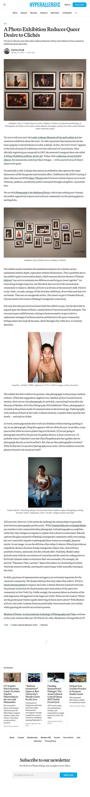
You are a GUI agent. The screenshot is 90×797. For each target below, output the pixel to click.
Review (44, 625)
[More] (76, 13)
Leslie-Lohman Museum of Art (25, 625)
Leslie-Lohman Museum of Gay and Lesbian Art (54, 137)
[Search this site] (4, 5)
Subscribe (79, 5)
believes (8, 280)
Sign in (67, 5)
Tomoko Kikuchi (60, 525)
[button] (32, 737)
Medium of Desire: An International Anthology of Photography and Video (40, 614)
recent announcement (15, 584)
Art (5, 24)
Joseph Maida (79, 525)
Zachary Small (17, 50)
